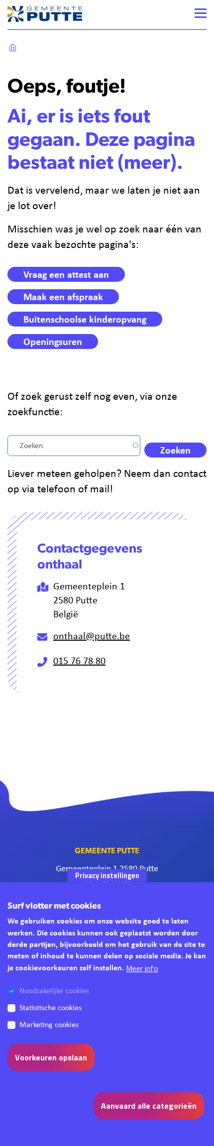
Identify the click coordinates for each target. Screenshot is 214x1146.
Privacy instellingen (107, 875)
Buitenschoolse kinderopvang (84, 319)
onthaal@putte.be (91, 635)
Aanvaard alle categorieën (149, 1106)
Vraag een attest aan (66, 274)
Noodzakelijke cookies (54, 990)
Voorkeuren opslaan (51, 1057)
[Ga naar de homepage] (44, 13)
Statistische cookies (50, 1007)
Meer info (142, 968)
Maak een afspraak (63, 296)
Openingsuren (52, 341)
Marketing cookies (49, 1024)
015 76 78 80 (79, 660)
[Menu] (201, 13)
